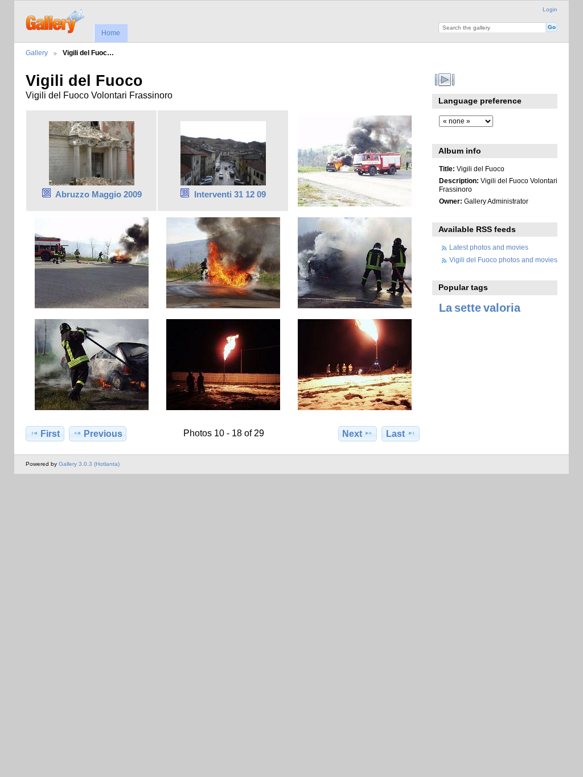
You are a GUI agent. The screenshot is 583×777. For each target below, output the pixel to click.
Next (352, 434)
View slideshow (445, 80)
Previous (103, 434)
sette (467, 307)
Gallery (37, 52)
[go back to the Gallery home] (56, 20)
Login (550, 9)
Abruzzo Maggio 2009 (98, 194)
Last (395, 434)
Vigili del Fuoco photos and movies (503, 259)
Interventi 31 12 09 (230, 194)
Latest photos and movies (488, 247)
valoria (501, 307)
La (445, 307)
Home (110, 33)
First (50, 434)
